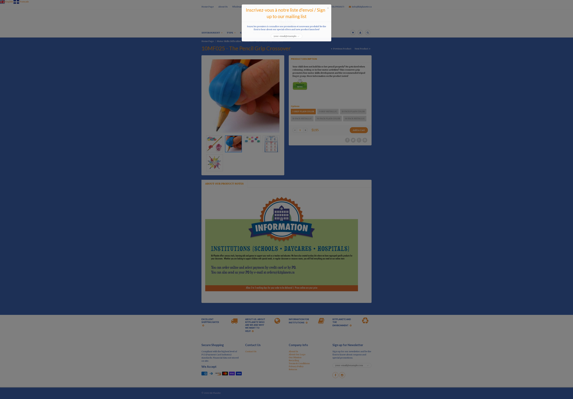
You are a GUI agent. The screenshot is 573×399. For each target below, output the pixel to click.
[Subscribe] (299, 36)
